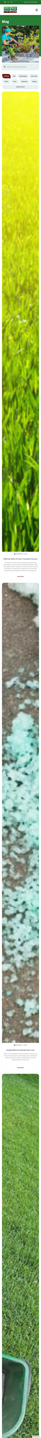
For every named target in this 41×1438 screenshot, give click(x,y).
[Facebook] (5, 2)
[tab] (6, 76)
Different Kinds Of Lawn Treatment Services (20, 559)
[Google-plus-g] (8, 2)
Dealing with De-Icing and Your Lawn (20, 1050)
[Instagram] (11, 2)
